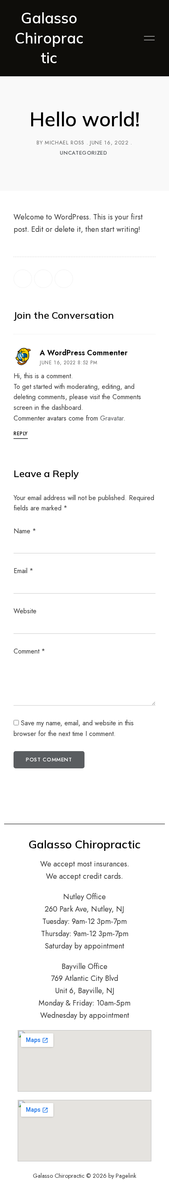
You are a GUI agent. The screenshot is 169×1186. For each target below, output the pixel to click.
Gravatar (111, 418)
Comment (29, 651)
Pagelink (126, 1176)
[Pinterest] (64, 279)
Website (25, 611)
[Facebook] (23, 279)
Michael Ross (64, 142)
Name (25, 531)
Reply (21, 433)
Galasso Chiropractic (49, 38)
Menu (147, 38)
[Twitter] (43, 279)
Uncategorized (83, 153)
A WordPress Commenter (84, 352)
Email (23, 571)
